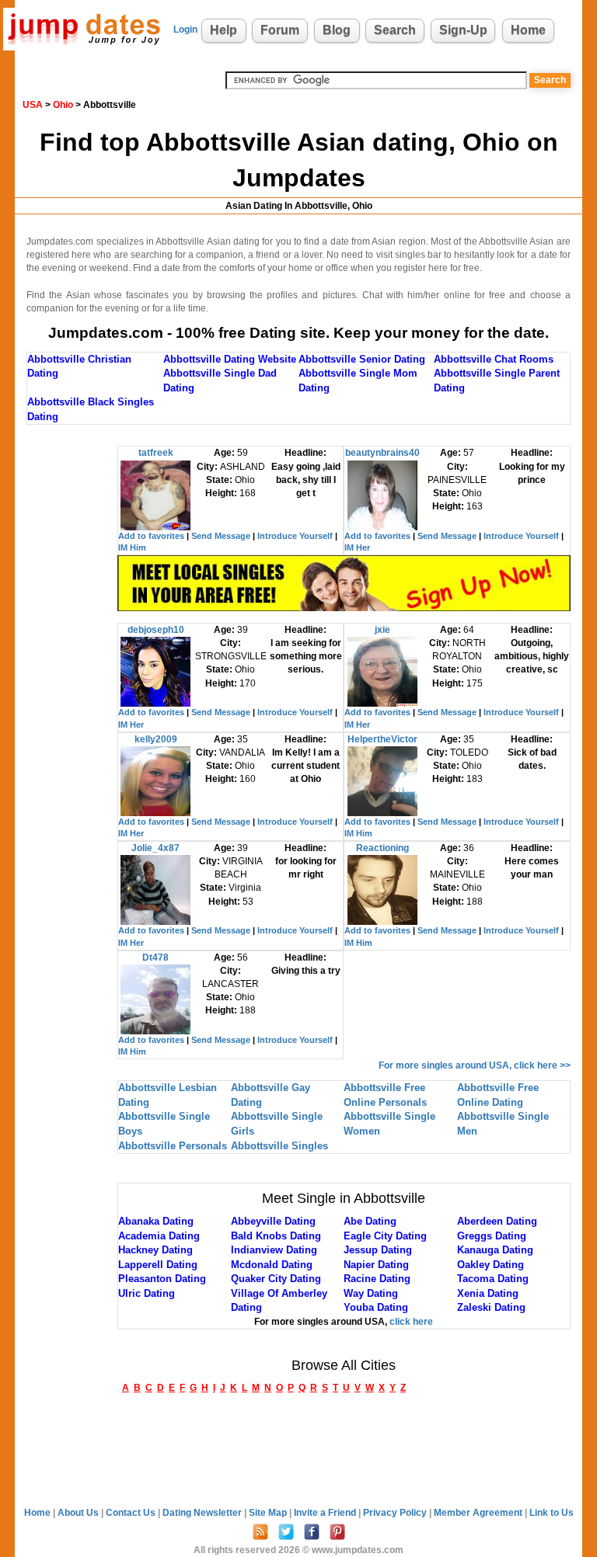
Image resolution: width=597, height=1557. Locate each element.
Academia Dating (159, 1236)
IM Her (357, 547)
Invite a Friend (326, 1512)
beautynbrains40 (382, 452)
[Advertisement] (72, 679)
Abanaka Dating (156, 1221)
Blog (337, 29)
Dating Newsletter (203, 1512)
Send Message (220, 535)
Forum (279, 29)
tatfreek (155, 452)
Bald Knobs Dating (276, 1236)
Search (395, 29)
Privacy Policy (396, 1512)
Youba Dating (376, 1307)
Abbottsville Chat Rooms (493, 359)
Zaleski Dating (491, 1307)
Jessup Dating (378, 1250)
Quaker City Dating (276, 1278)
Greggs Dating (491, 1236)
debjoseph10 (155, 629)
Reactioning (382, 848)
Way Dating (371, 1293)
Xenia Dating (487, 1293)
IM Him (132, 547)
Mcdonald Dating (271, 1264)
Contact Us (132, 1512)
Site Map (269, 1512)
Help (223, 29)
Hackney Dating (155, 1250)
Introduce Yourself (295, 535)
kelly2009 (155, 739)
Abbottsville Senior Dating (361, 359)
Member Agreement (479, 1512)
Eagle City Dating (385, 1236)
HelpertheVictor (382, 739)
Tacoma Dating (493, 1278)
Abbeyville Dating (273, 1221)
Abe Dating (370, 1221)
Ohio (63, 104)
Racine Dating (377, 1278)
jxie (382, 629)
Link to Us (551, 1512)
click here (411, 1321)
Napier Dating (376, 1264)
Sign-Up (463, 29)
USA (33, 104)
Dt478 (155, 957)
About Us (79, 1512)
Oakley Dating (490, 1264)
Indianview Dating (274, 1250)
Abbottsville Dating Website (229, 359)
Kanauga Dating (495, 1250)
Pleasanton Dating (162, 1278)
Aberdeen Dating (497, 1221)
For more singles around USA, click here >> (475, 1065)
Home (528, 29)
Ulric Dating (146, 1293)
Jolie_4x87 (155, 848)
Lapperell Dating (157, 1264)
